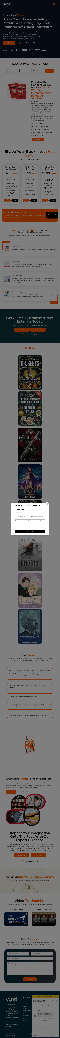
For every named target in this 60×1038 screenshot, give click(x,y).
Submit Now (30, 531)
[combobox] (32, 516)
